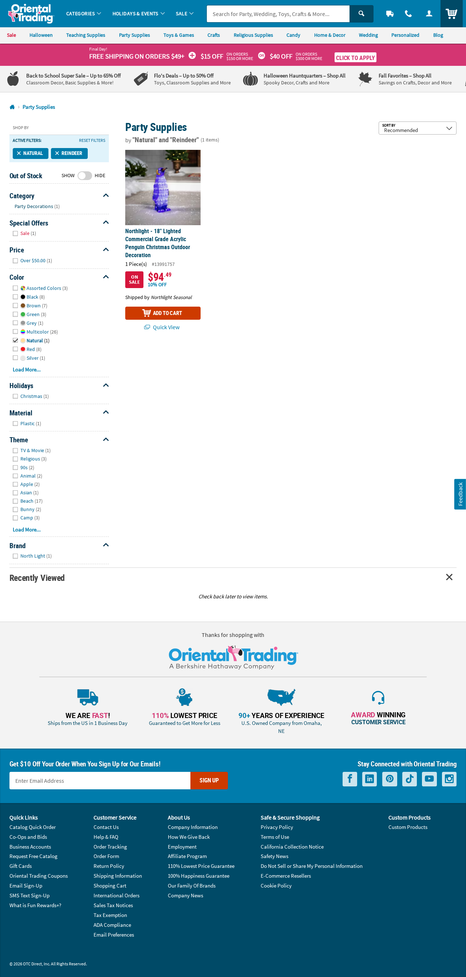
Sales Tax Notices (113, 905)
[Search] (362, 14)
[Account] (429, 13)
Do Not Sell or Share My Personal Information (312, 865)
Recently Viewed (37, 577)
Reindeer (72, 153)
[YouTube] (429, 779)
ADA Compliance (112, 924)
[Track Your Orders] (390, 13)
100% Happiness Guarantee (198, 875)
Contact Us (106, 827)
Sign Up (209, 780)
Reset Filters (92, 140)
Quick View (165, 327)
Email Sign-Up (25, 885)
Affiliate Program (187, 856)
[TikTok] (409, 779)
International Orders (116, 895)
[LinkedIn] (369, 779)
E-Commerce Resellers (286, 875)
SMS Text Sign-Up (29, 895)
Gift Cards (20, 865)
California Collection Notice (292, 846)
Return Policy (109, 865)
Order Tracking (110, 846)
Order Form (106, 856)
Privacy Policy (277, 827)
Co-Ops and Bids (28, 836)
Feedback (460, 494)
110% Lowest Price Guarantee (201, 865)
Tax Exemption (110, 915)
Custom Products (407, 827)
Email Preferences (114, 934)
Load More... (27, 369)
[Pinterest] (389, 779)
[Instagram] (449, 779)
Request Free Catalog (33, 856)
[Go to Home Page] (12, 107)
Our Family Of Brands (192, 885)
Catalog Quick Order (32, 827)
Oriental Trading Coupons (38, 875)
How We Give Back (189, 836)
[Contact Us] (408, 13)
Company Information (193, 827)
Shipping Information (118, 875)
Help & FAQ (106, 836)
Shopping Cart (110, 885)
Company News (185, 895)
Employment (182, 846)
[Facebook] (350, 779)
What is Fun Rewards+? (35, 905)
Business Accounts (30, 846)
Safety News (274, 856)
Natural (33, 153)
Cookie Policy (276, 885)
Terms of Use (275, 836)
